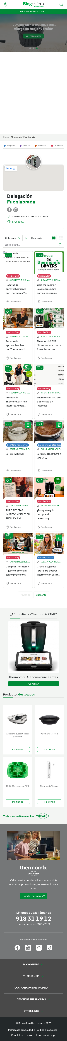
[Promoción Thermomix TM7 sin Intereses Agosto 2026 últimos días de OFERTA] (18, 375)
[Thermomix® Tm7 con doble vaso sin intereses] (49, 375)
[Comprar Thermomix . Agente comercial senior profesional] (18, 544)
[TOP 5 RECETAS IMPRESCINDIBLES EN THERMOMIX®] (18, 488)
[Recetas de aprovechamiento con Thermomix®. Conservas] (18, 262)
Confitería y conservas (17, 445)
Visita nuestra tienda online (32, 11)
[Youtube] (28, 947)
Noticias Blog (13, 276)
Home (6, 137)
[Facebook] (17, 947)
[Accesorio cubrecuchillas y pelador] (18, 718)
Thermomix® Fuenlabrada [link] (23, 137)
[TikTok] (49, 947)
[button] (61, 4)
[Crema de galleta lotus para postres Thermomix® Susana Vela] (49, 544)
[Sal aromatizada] (18, 431)
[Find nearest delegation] (5, 4)
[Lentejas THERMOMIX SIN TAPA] (49, 431)
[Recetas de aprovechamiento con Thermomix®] (18, 319)
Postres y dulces (45, 557)
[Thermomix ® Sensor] (49, 770)
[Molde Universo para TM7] (18, 770)
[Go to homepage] (33, 5)
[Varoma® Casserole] (49, 718)
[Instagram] (38, 947)
